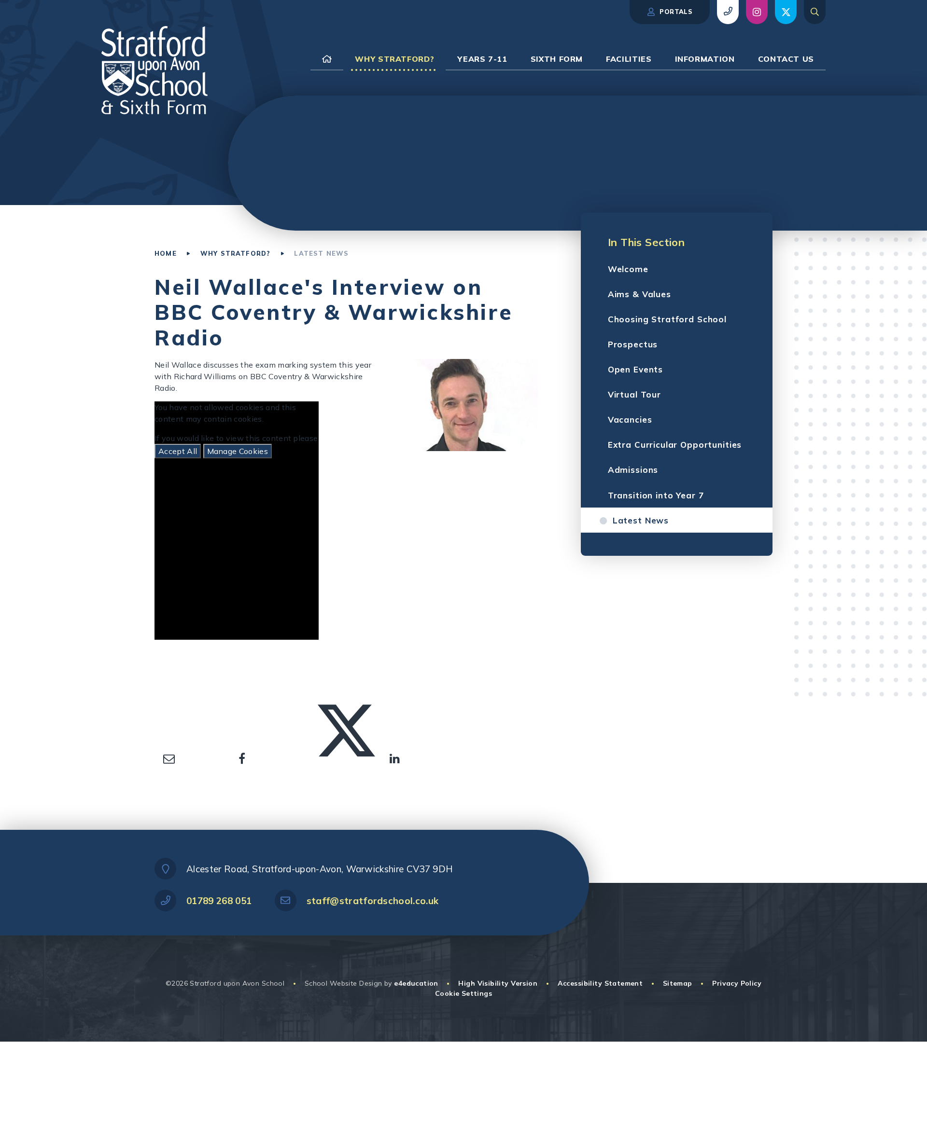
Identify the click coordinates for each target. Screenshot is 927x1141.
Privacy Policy (736, 983)
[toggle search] (815, 12)
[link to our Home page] (327, 58)
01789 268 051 (219, 901)
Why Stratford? (235, 253)
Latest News (321, 253)
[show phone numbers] (728, 12)
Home (165, 253)
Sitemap (677, 983)
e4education (416, 983)
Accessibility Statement (600, 983)
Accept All (177, 451)
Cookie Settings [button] (463, 993)
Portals (675, 11)
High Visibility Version (497, 983)
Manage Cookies (237, 451)
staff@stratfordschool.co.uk (373, 901)
